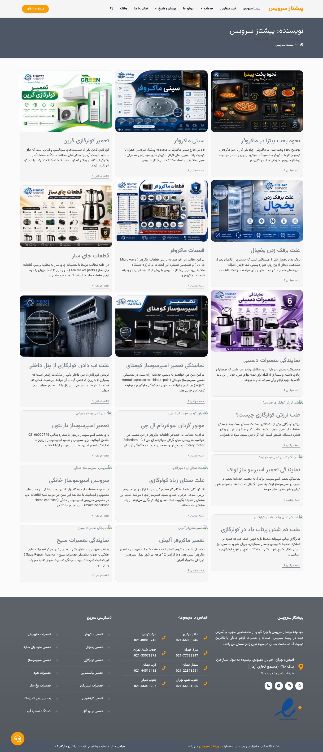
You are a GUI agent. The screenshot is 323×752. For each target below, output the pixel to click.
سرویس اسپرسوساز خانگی (79, 480)
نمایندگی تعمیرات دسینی (271, 360)
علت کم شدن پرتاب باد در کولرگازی (260, 529)
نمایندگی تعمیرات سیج (83, 540)
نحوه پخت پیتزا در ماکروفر (270, 140)
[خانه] (301, 45)
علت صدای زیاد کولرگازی (177, 480)
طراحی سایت (116, 746)
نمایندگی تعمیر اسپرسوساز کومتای (165, 365)
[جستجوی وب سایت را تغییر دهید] (111, 8)
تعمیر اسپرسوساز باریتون (80, 425)
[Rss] (269, 686)
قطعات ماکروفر (187, 250)
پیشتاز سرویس (286, 8)
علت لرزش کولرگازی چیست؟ (268, 415)
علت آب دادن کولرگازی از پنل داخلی (68, 365)
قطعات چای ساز (90, 256)
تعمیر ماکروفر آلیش (182, 540)
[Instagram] (289, 686)
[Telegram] (279, 686)
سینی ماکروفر (189, 140)
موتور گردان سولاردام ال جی (173, 425)
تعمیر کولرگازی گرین (86, 140)
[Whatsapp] (299, 686)
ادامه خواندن (291, 171)
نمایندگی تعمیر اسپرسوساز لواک (263, 469)
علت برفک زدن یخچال (275, 250)
